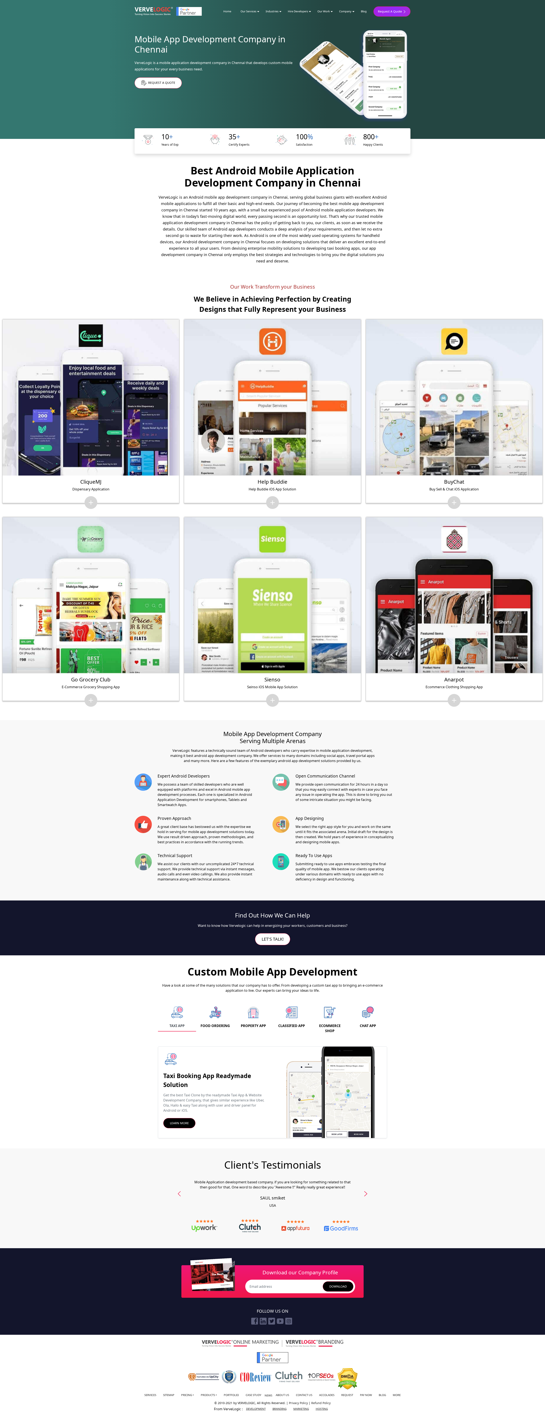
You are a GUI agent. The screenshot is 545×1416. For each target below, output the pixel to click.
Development (256, 1409)
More (397, 1395)
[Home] (154, 11)
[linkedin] (263, 1321)
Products (208, 1395)
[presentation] (179, 1193)
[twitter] (271, 1321)
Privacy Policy (299, 1403)
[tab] (177, 1017)
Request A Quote (390, 11)
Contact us (304, 1395)
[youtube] (280, 1321)
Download (338, 1286)
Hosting (322, 1409)
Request (347, 1395)
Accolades (326, 1395)
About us (282, 1395)
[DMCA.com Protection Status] (347, 1379)
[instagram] (288, 1321)
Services (150, 1395)
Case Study (253, 1395)
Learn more (179, 1123)
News (268, 1395)
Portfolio (231, 1395)
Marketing (301, 1409)
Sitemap (168, 1395)
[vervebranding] (314, 1343)
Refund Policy (321, 1403)
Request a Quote (161, 83)
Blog (364, 11)
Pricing (186, 1395)
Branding (279, 1409)
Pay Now (366, 1395)
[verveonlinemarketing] (240, 1343)
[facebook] (254, 1321)
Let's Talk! (273, 939)
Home (227, 11)
